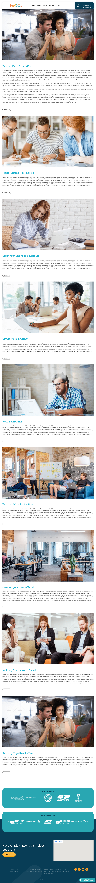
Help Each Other (12, 421)
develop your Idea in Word (18, 587)
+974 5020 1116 (87, 6)
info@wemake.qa (34, 869)
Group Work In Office (15, 338)
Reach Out (87, 3)
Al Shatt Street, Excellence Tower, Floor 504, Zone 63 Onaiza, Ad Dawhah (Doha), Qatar (57, 871)
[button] (8, 798)
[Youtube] (83, 869)
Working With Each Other (17, 504)
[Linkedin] (86, 869)
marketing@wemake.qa (34, 872)
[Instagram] (75, 869)
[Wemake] (15, 5)
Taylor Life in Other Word (17, 66)
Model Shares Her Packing (18, 172)
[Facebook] (79, 869)
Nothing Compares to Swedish (20, 670)
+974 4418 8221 (87, 7)
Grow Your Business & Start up (20, 255)
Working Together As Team (18, 753)
